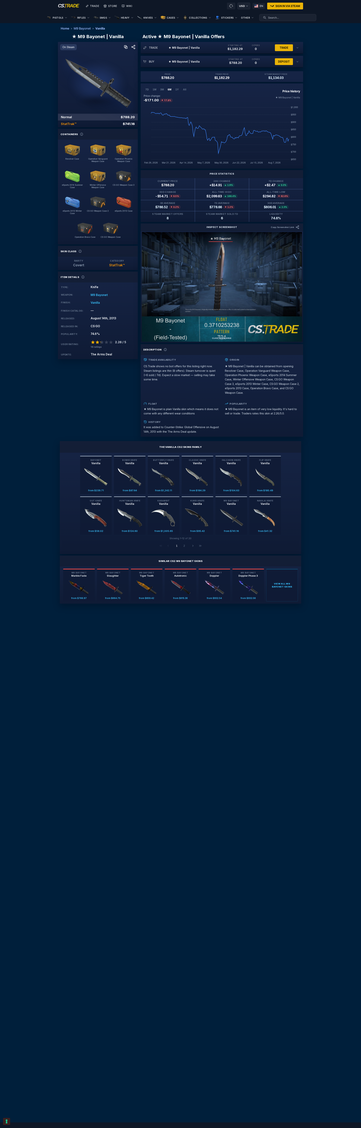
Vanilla (100, 28)
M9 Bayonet (82, 28)
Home (65, 28)
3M (162, 89)
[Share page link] (133, 47)
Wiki (129, 6)
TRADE (284, 47)
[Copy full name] (126, 47)
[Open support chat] (231, 6)
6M (169, 89)
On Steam (68, 47)
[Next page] (193, 546)
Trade (94, 6)
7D (147, 89)
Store (112, 6)
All (184, 89)
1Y (177, 89)
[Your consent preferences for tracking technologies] (6, 1121)
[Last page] (200, 546)
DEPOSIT (284, 61)
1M (154, 89)
